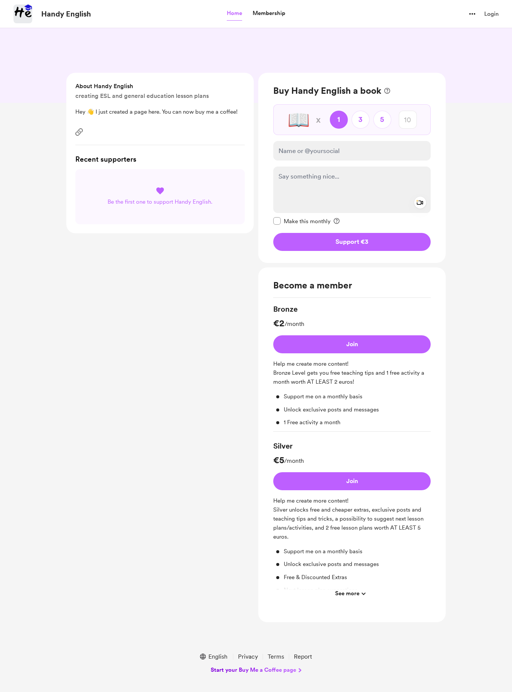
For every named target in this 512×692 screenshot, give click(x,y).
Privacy (248, 656)
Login (491, 14)
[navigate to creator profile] (22, 14)
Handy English (66, 13)
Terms (276, 656)
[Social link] (79, 132)
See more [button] (347, 593)
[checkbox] (302, 221)
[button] (234, 14)
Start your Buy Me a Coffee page (253, 669)
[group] (352, 368)
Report (303, 656)
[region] (352, 168)
